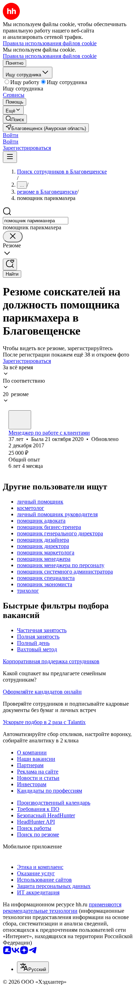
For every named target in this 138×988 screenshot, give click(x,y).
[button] (10, 135)
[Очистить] (13, 236)
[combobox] (35, 220)
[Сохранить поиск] (10, 264)
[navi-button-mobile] (10, 157)
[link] (15, 118)
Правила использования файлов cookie (50, 56)
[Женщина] (19, 419)
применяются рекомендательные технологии (62, 907)
